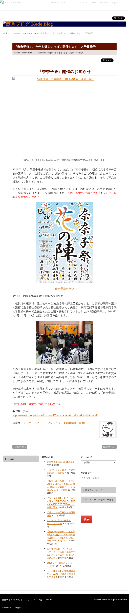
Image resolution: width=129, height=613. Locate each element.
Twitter (94, 2)
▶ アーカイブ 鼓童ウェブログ (98, 499)
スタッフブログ (76, 52)
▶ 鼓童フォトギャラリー (94, 490)
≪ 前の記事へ (20, 446)
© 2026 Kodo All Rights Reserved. (110, 599)
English (115, 2)
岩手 (65, 52)
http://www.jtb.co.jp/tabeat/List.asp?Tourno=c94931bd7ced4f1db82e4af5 (55, 415)
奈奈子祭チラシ (64, 288)
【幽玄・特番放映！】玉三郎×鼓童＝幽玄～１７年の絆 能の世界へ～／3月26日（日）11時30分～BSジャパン (61, 536)
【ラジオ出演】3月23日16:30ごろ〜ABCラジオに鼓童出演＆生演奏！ (61, 573)
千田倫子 (58, 52)
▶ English (10, 458)
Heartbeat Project (45, 52)
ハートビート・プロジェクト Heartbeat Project (57, 423)
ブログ (74, 2)
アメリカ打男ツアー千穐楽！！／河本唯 (59, 522)
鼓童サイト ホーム (59, 2)
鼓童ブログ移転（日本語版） (61, 461)
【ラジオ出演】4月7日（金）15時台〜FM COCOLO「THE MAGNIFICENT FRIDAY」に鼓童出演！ (61, 503)
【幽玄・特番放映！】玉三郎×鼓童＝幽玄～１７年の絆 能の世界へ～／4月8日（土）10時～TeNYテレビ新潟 (61, 485)
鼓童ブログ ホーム (11, 33)
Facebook (104, 2)
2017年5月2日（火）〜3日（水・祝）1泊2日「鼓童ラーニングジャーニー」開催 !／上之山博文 (61, 553)
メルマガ (84, 2)
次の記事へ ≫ (109, 446)
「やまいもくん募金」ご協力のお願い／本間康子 (61, 471)
